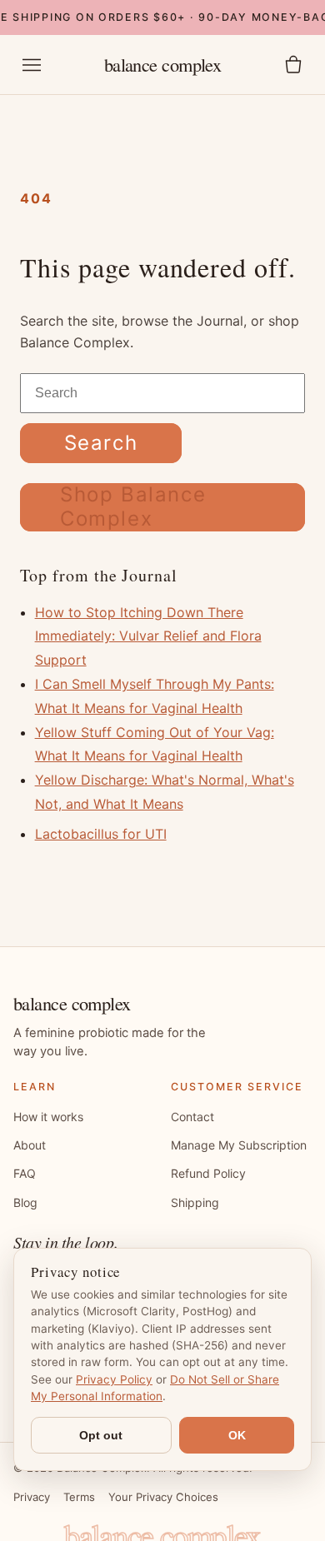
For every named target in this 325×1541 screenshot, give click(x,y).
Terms (79, 1497)
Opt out (100, 1435)
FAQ (24, 1173)
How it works (48, 1117)
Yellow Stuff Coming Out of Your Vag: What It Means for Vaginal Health (154, 744)
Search (101, 443)
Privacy (31, 1497)
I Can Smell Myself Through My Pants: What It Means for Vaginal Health (154, 696)
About (29, 1145)
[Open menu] (31, 65)
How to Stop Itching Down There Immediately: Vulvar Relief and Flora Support (148, 636)
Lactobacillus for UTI (101, 833)
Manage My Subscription (239, 1145)
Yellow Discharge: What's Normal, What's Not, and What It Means (164, 791)
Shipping (195, 1202)
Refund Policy (208, 1173)
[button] (293, 65)
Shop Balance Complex (133, 507)
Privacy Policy (114, 1379)
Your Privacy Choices (163, 1497)
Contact (192, 1117)
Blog (25, 1202)
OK (237, 1435)
